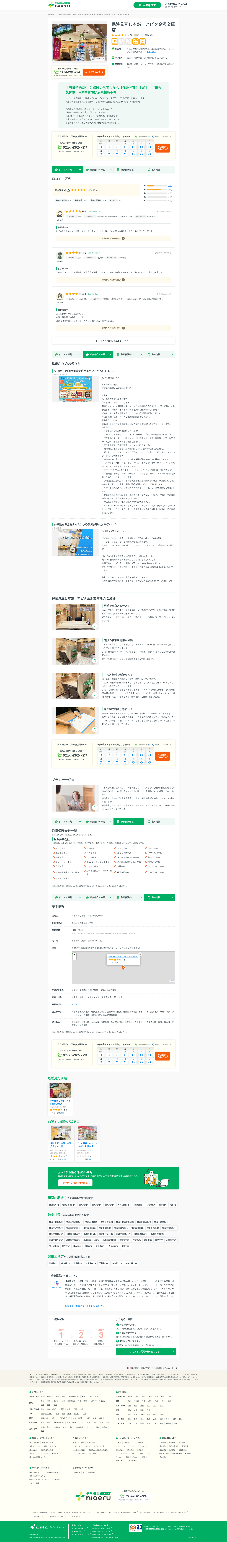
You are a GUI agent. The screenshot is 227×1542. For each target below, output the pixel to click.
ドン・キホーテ (121, 1453)
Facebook (76, 1472)
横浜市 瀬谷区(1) (121, 1228)
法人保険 (162, 1457)
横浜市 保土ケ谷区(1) (125, 1222)
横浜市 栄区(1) (137, 1228)
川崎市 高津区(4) (123, 1234)
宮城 (70, 1397)
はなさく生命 (92, 866)
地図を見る (151, 52)
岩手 (63, 1397)
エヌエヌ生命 (62, 853)
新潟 (48, 1409)
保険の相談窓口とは (36, 1472)
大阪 (42, 1418)
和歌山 (101, 1418)
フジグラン (120, 1450)
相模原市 (71, 1401)
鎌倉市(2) (148, 1240)
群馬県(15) (78, 1263)
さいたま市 (100, 1401)
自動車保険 (183, 1450)
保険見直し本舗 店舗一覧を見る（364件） (85, 1306)
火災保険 (172, 1450)
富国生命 (121, 866)
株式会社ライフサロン (102, 1531)
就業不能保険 (177, 1453)
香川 (95, 1423)
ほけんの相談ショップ (37, 1457)
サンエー (119, 1457)
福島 (96, 1397)
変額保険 (188, 1453)
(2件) (170, 189)
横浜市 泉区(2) (153, 1228)
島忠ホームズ (121, 1460)
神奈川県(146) (131, 1263)
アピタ (75, 1004)
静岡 (63, 1414)
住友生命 (60, 857)
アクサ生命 (61, 848)
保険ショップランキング (38, 1480)
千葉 (79, 1401)
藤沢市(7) (159, 1240)
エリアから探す (37, 1392)
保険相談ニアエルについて (59, 1516)
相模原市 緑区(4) (73, 1240)
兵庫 (61, 1418)
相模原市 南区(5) (110, 1240)
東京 (42, 1401)
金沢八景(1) (84, 1205)
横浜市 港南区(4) (73, 1228)
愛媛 (101, 1423)
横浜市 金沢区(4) (144, 1222)
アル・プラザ (143, 1453)
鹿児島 (104, 1427)
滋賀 (88, 1418)
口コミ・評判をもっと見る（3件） (112, 341)
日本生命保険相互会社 (102, 1528)
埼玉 (93, 1401)
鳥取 (42, 1423)
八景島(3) (151, 1205)
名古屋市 (48, 1414)
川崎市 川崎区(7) (73, 1234)
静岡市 (69, 1414)
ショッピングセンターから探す (129, 1438)
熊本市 (82, 1427)
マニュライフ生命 (156, 866)
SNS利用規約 (145, 1512)
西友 (143, 1457)
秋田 (83, 1397)
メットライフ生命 (156, 872)
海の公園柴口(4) (124, 1205)
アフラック (122, 848)
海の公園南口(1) (69, 1205)
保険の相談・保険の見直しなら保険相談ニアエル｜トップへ (154, 1368)
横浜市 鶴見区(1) (56, 1222)
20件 (64, 1159)
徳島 (88, 1423)
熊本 (77, 1427)
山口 (82, 1423)
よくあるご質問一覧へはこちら (145, 1351)
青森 (57, 1397)
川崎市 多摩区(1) (140, 1234)
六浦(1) (173, 1205)
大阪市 (47, 1418)
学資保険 (185, 1446)
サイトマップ (75, 1516)
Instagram (91, 1472)
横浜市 (55, 1401)
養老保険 (162, 1446)
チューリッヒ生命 (63, 862)
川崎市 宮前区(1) (157, 1234)
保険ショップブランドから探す (43, 1438)
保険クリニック (34, 1446)
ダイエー (135, 1457)
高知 (107, 1423)
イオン (118, 1443)
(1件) (170, 186)
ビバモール (133, 1460)
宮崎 (97, 1427)
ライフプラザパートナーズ (38, 1453)
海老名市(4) (113, 1246)
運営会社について (39, 1516)
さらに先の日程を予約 (162, 148)
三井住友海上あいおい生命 (67, 872)
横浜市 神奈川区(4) (74, 1222)
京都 (74, 1418)
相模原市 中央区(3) (91, 1240)
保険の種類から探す (169, 1438)
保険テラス (56, 1453)
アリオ (142, 1446)
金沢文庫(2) (54, 1205)
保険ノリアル (78, 1531)
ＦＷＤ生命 (91, 853)
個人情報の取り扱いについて (82, 1512)
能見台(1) (163, 1205)
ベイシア (140, 1450)
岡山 (55, 1423)
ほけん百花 (33, 1450)
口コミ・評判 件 (115, 962)
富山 (68, 1409)
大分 (90, 1427)
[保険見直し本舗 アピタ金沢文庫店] (75, 617)
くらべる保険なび (80, 1528)
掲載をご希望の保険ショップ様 (44, 1512)
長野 (62, 1409)
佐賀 (64, 1427)
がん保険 (182, 1443)
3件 (62, 1113)
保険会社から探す (81, 1438)
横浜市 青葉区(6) (169, 1228)
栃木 (48, 1405)
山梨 (42, 1409)
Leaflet (172, 981)
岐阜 (57, 1414)
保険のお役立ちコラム (37, 1476)
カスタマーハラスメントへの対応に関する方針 (169, 1512)
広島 (68, 1423)
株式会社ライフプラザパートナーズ (107, 1537)
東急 (127, 1457)
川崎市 (62, 1401)
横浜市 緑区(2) (105, 1228)
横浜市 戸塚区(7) (56, 1228)
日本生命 (60, 866)
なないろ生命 (154, 862)
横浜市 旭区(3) (90, 1228)
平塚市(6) (137, 1240)
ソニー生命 (91, 857)
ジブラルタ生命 (155, 853)
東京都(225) (117, 1263)
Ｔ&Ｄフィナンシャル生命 (97, 862)
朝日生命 (90, 848)
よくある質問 (55, 1480)
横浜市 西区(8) (91, 1222)
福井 (81, 1409)
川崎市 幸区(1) (90, 1234)
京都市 (80, 1418)
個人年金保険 (174, 1446)
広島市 (74, 1423)
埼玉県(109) (91, 1263)
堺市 (54, 1418)
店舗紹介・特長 (97, 170)
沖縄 (42, 1431)
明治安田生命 (123, 872)
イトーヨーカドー (122, 1446)
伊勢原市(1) (100, 1246)
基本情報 (156, 170)
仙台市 (75, 1397)
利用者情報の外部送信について (125, 1512)
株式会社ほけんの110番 (102, 1534)
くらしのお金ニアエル (81, 1534)
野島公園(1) (139, 1205)
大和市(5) (88, 1246)
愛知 (42, 1414)
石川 (75, 1409)
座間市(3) (126, 1246)
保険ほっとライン (50, 1446)
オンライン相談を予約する (75, 1183)
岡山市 (60, 1423)
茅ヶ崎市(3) (54, 1246)
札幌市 (49, 1397)
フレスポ (130, 1450)
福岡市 (56, 1427)
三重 (84, 1414)
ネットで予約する (93, 72)
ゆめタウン (128, 1443)
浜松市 (76, 1414)
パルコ (132, 1453)
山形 (90, 1397)
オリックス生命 (124, 853)
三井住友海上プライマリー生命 (99, 872)
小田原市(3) (171, 1240)
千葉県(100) (104, 1263)
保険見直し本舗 (47, 1443)
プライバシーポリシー (103, 1512)
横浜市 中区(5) (107, 1222)
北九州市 (48, 1427)
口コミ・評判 (65, 354)
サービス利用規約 (64, 1512)
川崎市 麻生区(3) (56, 1240)
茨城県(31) (53, 1263)
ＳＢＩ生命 (153, 848)
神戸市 (66, 1418)
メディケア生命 (62, 878)
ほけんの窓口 (34, 1443)
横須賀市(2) (125, 1240)
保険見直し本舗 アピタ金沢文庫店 (123, 956)
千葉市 (84, 1401)
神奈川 (49, 1401)
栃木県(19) (65, 1263)
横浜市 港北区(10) (161, 1222)
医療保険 (172, 1443)
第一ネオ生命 (154, 857)
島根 (48, 1423)
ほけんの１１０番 (47, 1450)
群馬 (55, 1405)
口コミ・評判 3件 (145, 35)
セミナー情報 (34, 1483)
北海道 (43, 1397)
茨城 (42, 1405)
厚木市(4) (77, 1246)
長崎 (71, 1427)
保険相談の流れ (52, 1472)
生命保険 (162, 1443)
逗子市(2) (66, 1246)
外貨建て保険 (164, 1453)
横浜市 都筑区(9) (56, 1234)
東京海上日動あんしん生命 (129, 862)
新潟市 (54, 1409)
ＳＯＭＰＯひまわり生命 (128, 857)
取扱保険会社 (127, 170)
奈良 (94, 1418)
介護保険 (162, 1450)
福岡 (42, 1427)
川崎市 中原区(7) (106, 1234)
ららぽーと (139, 1443)
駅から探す (122, 1392)
